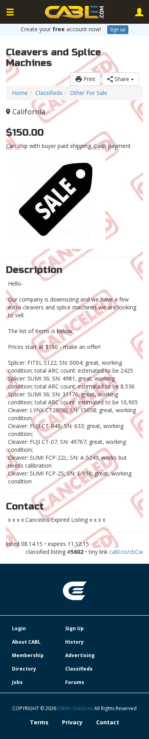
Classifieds (48, 93)
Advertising (80, 655)
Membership (28, 655)
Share (122, 79)
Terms (39, 722)
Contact (107, 722)
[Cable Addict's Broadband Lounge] (74, 12)
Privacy (72, 722)
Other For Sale (88, 93)
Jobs (17, 682)
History (74, 642)
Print (88, 79)
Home (20, 93)
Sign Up (74, 628)
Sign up (118, 29)
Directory (24, 668)
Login (19, 628)
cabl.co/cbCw (126, 551)
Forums (74, 682)
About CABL (26, 642)
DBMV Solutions (76, 708)
